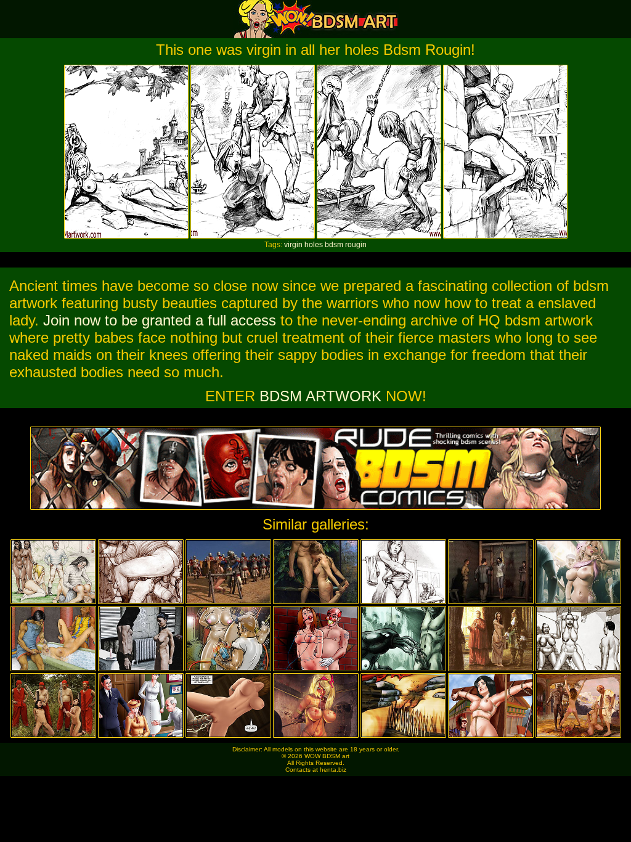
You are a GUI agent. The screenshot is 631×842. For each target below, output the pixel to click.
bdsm (334, 244)
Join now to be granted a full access (159, 320)
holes (313, 244)
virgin (293, 244)
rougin (356, 244)
